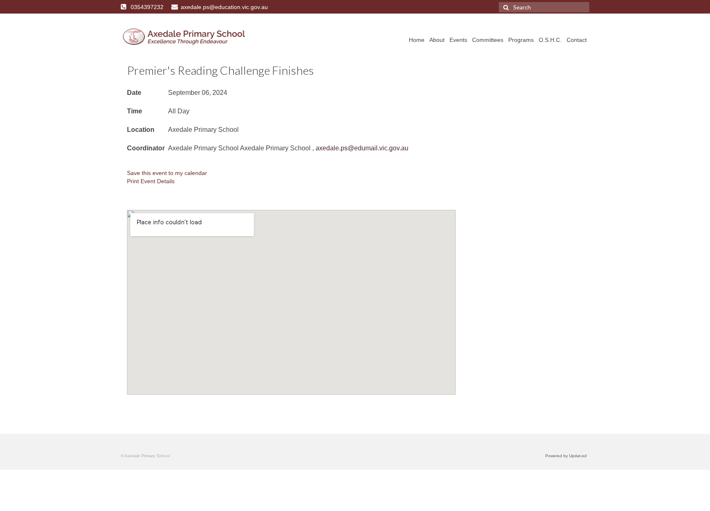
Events (458, 40)
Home (416, 40)
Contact (577, 40)
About (437, 40)
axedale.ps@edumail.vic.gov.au (362, 148)
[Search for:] (544, 7)
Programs (521, 40)
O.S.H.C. (550, 40)
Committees (487, 40)
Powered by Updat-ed (566, 455)
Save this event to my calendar (167, 173)
